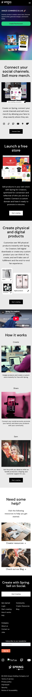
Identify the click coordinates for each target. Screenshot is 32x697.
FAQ (2, 615)
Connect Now (16, 131)
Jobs (3, 632)
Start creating (16, 213)
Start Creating (16, 594)
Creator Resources (23, 606)
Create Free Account (16, 23)
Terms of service (7, 679)
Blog (17, 609)
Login (3, 606)
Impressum (5, 685)
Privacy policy (6, 682)
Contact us (5, 629)
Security (4, 687)
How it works (6, 612)
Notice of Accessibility (9, 690)
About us (4, 626)
